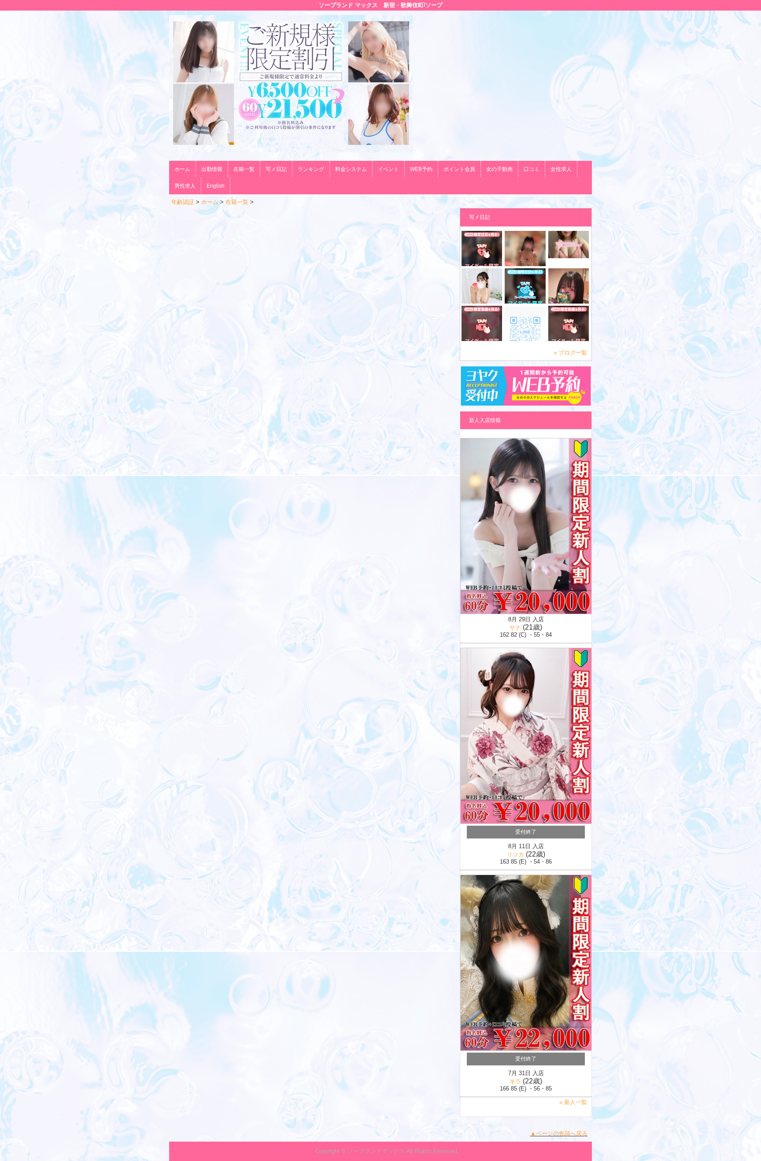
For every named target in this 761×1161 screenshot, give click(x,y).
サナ (515, 627)
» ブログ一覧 (570, 352)
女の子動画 (499, 169)
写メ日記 (276, 169)
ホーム (182, 169)
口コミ (531, 169)
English (216, 186)
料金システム (351, 169)
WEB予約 (421, 169)
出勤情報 (211, 169)
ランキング (311, 169)
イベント (388, 169)
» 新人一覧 (573, 1102)
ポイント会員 (459, 169)
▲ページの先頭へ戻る (558, 1133)
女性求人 (561, 169)
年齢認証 (182, 202)
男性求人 (185, 186)
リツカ (515, 854)
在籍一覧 (244, 169)
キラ (515, 1081)
